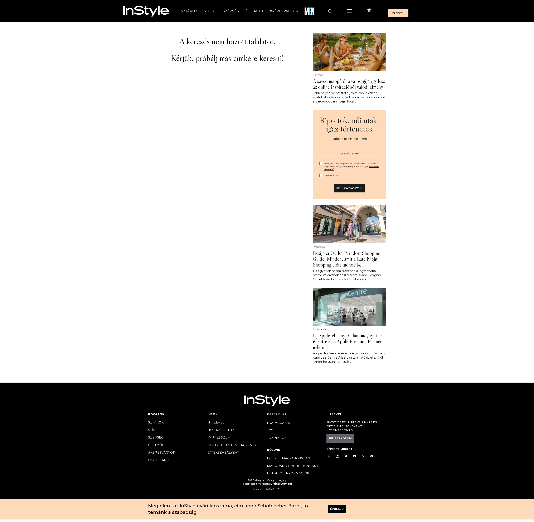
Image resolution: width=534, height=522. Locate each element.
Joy (270, 430)
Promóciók (319, 246)
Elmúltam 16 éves (331, 175)
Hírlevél (216, 422)
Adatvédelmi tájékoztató (232, 445)
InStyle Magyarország (288, 458)
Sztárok (189, 11)
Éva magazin (279, 423)
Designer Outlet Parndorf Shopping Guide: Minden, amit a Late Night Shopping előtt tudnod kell (346, 259)
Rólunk (273, 449)
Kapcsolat (277, 414)
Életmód (254, 11)
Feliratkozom (349, 188)
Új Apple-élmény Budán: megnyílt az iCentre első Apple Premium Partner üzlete (347, 341)
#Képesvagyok (284, 11)
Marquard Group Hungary (292, 466)
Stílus (210, 11)
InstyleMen (159, 460)
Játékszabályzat (223, 452)
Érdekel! (398, 13)
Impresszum (219, 437)
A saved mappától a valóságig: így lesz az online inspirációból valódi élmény (349, 84)
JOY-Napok (277, 438)
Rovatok (156, 414)
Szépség (231, 11)
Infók (213, 414)
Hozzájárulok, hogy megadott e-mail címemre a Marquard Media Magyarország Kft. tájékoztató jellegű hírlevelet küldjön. (351, 166)
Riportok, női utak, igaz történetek (349, 124)
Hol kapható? (221, 430)
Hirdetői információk (288, 473)
